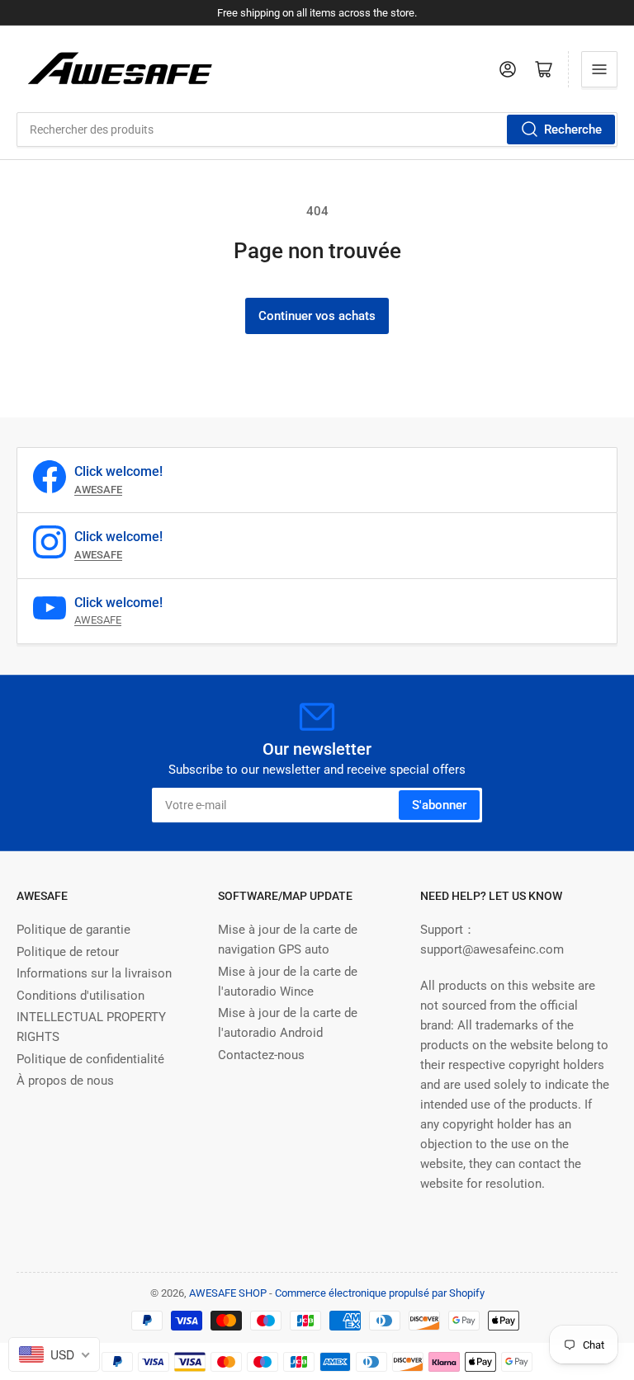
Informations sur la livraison (94, 973)
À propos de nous (65, 1080)
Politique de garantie (73, 929)
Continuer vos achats (317, 315)
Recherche (573, 129)
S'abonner (439, 805)
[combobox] (317, 129)
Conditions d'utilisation (80, 995)
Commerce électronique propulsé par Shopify (380, 1293)
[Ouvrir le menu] (599, 69)
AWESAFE (97, 620)
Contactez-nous (261, 1055)
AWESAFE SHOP (228, 1293)
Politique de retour (68, 951)
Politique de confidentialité (90, 1059)
